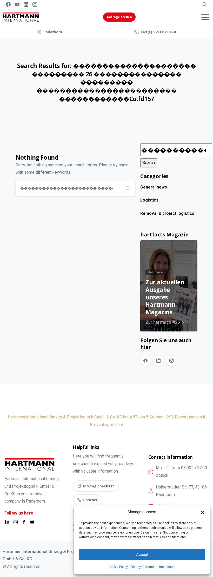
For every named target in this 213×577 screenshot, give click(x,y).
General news (153, 187)
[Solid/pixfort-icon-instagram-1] (15, 522)
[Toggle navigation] (205, 17)
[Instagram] (34, 4)
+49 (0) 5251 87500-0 (158, 31)
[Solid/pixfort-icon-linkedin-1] (7, 522)
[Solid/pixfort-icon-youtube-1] (32, 522)
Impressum (167, 567)
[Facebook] (8, 4)
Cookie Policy (118, 567)
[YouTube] (17, 4)
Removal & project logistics (167, 213)
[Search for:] (176, 149)
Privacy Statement (143, 567)
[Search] (204, 4)
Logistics (149, 200)
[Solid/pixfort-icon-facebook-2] (24, 522)
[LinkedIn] (26, 4)
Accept (142, 554)
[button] (202, 512)
